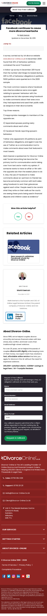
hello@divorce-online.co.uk (17, 493)
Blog (20, 16)
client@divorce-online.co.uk (17, 500)
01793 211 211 (14, 485)
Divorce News (32, 16)
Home (12, 16)
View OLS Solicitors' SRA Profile (10, 599)
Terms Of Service (9, 565)
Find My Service (33, 3)
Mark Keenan (25, 35)
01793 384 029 (14, 478)
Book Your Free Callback (23, 9)
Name (7, 386)
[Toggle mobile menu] (43, 3)
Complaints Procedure (11, 569)
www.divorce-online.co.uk (14, 59)
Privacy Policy (25, 565)
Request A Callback (16, 438)
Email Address (10, 405)
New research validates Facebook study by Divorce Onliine (22, 258)
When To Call (9, 414)
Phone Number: (10, 395)
